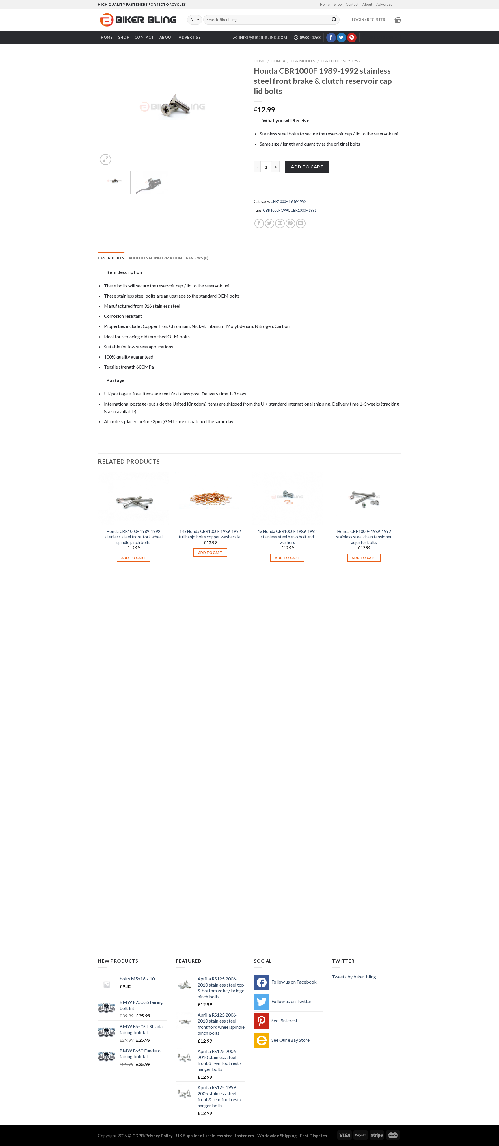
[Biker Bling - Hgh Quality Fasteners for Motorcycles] (138, 20)
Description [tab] (111, 258)
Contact (352, 4)
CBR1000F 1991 (303, 210)
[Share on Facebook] (259, 223)
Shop (338, 4)
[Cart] (397, 19)
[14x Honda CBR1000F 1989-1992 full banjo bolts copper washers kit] (210, 498)
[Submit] (334, 20)
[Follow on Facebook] (331, 37)
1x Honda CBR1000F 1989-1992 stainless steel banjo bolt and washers (287, 537)
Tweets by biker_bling (354, 976)
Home (325, 4)
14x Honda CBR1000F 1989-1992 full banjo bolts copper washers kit (210, 534)
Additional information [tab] (155, 258)
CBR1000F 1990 (276, 210)
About (367, 4)
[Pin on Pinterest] (290, 223)
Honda (278, 61)
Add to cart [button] (133, 558)
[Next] (235, 111)
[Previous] (108, 111)
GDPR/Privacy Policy (152, 1135)
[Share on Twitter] (269, 223)
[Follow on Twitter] (341, 37)
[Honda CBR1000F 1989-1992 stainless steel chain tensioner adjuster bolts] (364, 498)
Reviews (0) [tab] (197, 258)
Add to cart (307, 166)
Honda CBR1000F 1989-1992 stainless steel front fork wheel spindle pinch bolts (134, 537)
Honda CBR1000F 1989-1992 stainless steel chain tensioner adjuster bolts (364, 537)
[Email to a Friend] (280, 223)
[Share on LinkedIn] (301, 223)
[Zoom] (105, 159)
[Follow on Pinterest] (352, 37)
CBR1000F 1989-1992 (341, 61)
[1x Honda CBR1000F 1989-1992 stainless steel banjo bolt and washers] (287, 498)
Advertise (384, 4)
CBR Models (303, 61)
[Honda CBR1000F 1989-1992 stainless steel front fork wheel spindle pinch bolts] (133, 498)
